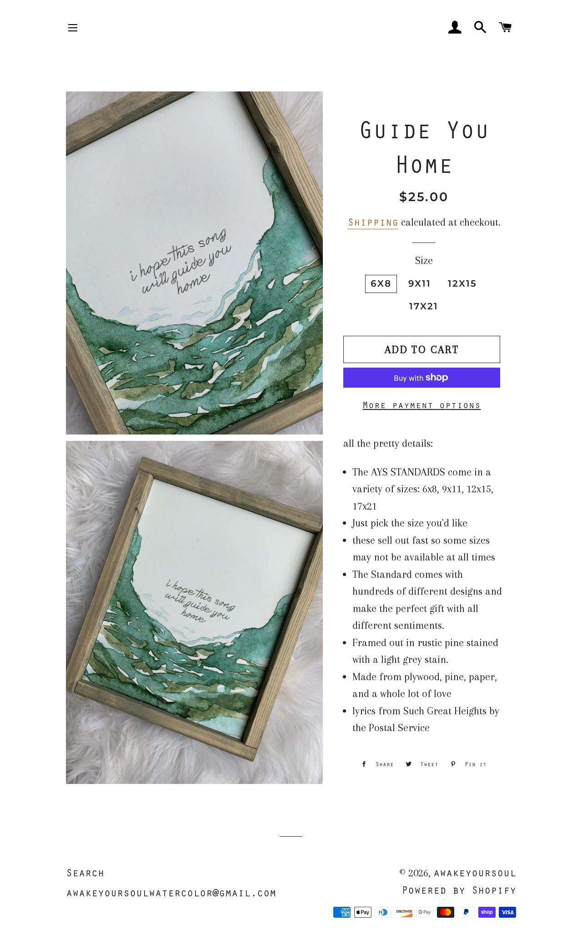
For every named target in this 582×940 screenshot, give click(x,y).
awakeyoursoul (474, 872)
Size (424, 260)
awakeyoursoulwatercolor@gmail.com (171, 892)
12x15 (462, 283)
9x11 (419, 283)
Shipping (372, 221)
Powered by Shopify (458, 889)
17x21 (423, 306)
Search (85, 872)
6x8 (381, 283)
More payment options (421, 404)
